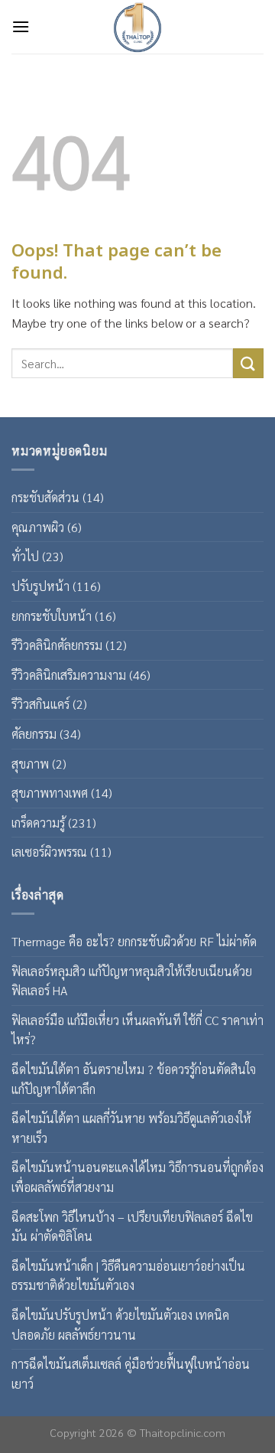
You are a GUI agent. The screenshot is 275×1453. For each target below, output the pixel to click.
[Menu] (20, 26)
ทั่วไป (25, 556)
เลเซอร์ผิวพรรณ (49, 852)
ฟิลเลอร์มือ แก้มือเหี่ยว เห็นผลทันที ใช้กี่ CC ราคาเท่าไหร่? (137, 1030)
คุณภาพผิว (37, 527)
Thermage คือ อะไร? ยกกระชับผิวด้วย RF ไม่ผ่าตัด (134, 941)
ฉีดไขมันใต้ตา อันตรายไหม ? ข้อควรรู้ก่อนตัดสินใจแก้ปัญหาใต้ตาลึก (133, 1079)
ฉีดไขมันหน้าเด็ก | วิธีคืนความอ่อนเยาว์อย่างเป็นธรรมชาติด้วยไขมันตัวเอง (128, 1276)
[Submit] (248, 363)
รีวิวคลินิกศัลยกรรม (56, 645)
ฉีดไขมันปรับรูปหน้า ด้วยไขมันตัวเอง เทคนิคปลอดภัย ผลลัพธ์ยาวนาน (120, 1325)
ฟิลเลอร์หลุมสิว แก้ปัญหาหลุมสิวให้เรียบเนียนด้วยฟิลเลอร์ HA (131, 981)
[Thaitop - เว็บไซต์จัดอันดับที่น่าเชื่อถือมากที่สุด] (137, 27)
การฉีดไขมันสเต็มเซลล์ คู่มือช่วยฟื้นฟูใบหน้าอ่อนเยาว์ (130, 1374)
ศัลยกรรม (34, 734)
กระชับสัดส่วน (45, 497)
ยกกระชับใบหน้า (51, 616)
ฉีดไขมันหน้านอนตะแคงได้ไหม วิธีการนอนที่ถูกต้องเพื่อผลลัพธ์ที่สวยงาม (137, 1177)
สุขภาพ (30, 764)
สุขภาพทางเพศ (49, 793)
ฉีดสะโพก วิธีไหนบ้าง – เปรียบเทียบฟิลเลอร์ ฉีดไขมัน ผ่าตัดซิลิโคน (132, 1227)
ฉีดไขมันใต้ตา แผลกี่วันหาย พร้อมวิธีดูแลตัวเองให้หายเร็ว (131, 1128)
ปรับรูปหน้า (40, 586)
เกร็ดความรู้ (38, 823)
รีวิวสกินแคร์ (40, 704)
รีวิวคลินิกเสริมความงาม (68, 675)
